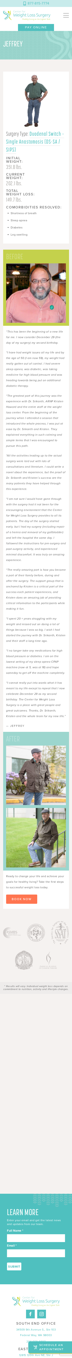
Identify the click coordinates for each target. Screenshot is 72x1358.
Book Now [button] (21, 899)
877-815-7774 (38, 3)
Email (12, 1245)
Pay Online (36, 27)
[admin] (26, 15)
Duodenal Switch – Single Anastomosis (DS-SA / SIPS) (35, 141)
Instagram (41, 1311)
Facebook (30, 1311)
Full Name (15, 1230)
